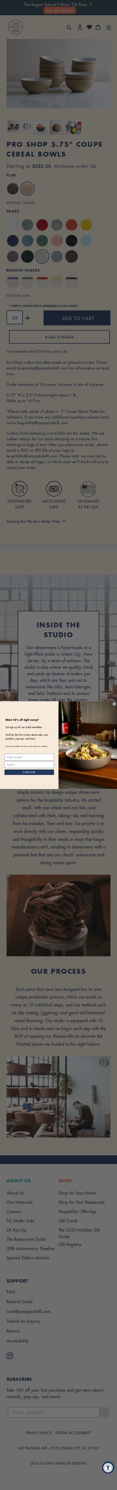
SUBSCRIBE (29, 772)
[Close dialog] (114, 703)
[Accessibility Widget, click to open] (108, 1467)
